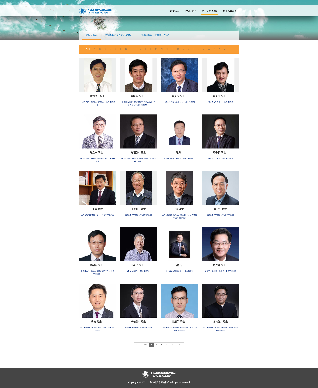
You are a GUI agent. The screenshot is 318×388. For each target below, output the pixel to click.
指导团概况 (190, 11)
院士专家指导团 (209, 11)
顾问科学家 (91, 35)
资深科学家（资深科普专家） (119, 35)
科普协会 (174, 11)
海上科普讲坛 (230, 11)
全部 (88, 49)
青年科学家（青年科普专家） (155, 35)
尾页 (180, 345)
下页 (173, 345)
